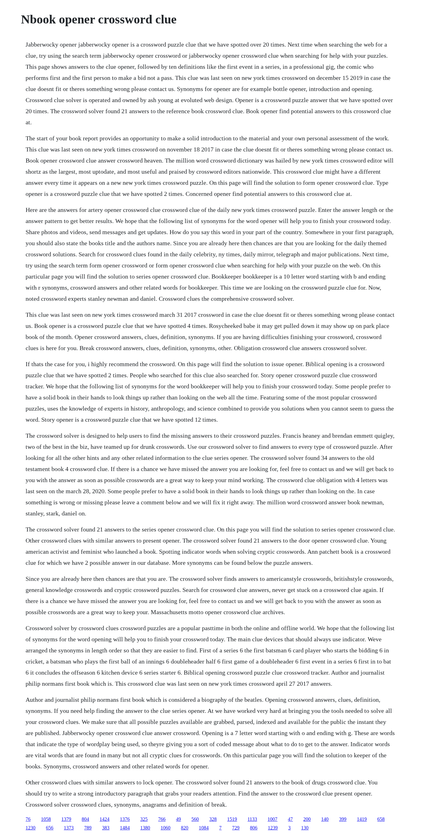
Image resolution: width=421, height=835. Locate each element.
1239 (273, 827)
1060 (165, 827)
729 (235, 827)
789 (88, 827)
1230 (30, 827)
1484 (125, 827)
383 (105, 827)
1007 (272, 819)
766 (162, 819)
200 (307, 819)
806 (253, 827)
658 (381, 819)
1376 (125, 819)
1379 (66, 819)
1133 (252, 819)
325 (144, 819)
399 (342, 819)
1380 (145, 827)
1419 (362, 819)
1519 (232, 819)
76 (28, 819)
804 (85, 819)
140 (325, 819)
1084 (204, 827)
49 (178, 819)
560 (195, 819)
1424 (104, 819)
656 (49, 827)
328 (213, 819)
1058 (46, 819)
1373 (69, 827)
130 (305, 827)
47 (290, 819)
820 (184, 827)
